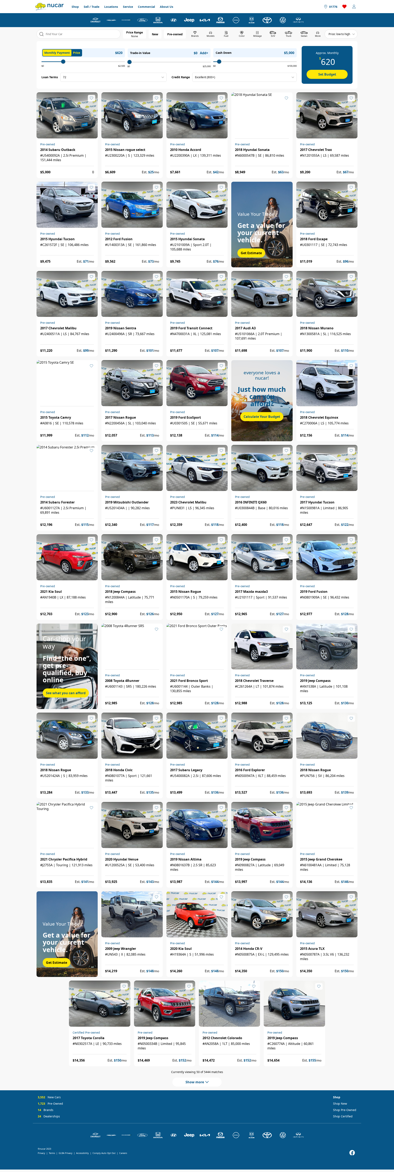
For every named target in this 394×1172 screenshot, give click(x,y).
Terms (52, 1153)
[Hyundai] (173, 20)
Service (128, 7)
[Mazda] (220, 20)
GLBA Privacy (65, 1153)
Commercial (146, 7)
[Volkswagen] (282, 20)
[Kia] (204, 20)
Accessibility (82, 1153)
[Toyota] (267, 20)
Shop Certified (343, 1116)
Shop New (340, 1103)
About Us (166, 7)
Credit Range (181, 77)
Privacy (41, 1153)
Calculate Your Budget (262, 416)
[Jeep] (189, 20)
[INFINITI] (298, 20)
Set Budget (327, 74)
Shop (75, 7)
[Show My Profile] (354, 6)
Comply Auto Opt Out (104, 1153)
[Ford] (142, 20)
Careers (123, 1153)
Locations (111, 7)
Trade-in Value (140, 53)
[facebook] (352, 1152)
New (155, 34)
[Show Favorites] (344, 6)
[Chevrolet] (95, 20)
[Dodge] (126, 20)
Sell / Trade (91, 7)
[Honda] (158, 20)
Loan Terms (49, 77)
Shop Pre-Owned (344, 1110)
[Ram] (251, 20)
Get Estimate (251, 253)
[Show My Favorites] (91, 98)
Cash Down (223, 53)
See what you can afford (66, 693)
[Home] (49, 6)
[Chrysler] (111, 20)
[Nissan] (236, 20)
